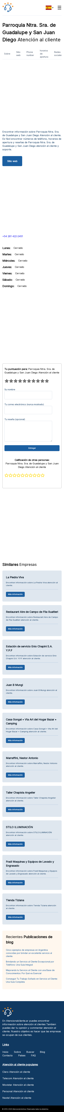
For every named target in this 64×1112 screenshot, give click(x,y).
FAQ (33, 1055)
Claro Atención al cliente (16, 1071)
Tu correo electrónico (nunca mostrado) (24, 404)
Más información (15, 594)
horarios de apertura (44, 53)
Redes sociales (58, 53)
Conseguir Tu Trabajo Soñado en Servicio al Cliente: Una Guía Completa (32, 980)
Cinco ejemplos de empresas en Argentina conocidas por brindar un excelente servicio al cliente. (29, 953)
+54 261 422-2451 (12, 236)
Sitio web (18, 53)
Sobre (7, 53)
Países (21, 1055)
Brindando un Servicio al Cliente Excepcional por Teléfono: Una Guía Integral (30, 963)
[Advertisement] (32, 96)
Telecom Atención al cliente (18, 1078)
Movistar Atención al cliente (18, 1084)
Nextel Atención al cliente (16, 1097)
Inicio (5, 1051)
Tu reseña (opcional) (14, 419)
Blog (42, 1051)
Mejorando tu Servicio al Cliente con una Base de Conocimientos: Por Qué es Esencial (30, 972)
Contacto (7, 1055)
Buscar (30, 1051)
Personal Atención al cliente (18, 1091)
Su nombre (9, 389)
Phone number (30, 53)
